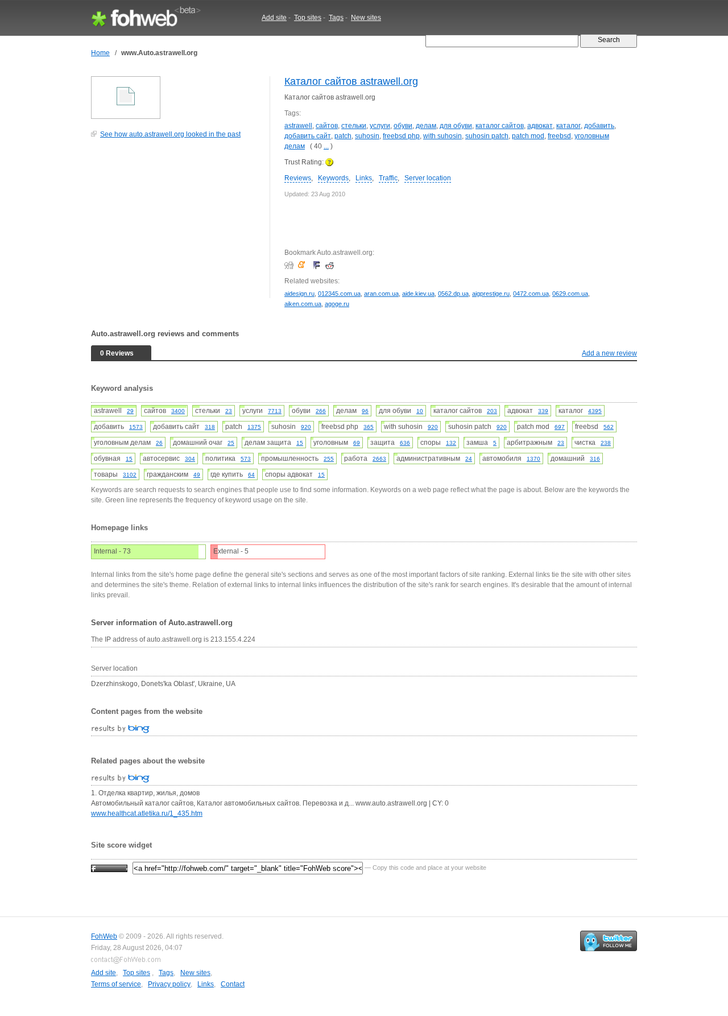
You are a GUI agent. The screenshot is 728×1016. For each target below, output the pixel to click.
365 (368, 427)
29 (130, 411)
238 (606, 443)
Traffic (388, 178)
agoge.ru (337, 303)
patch (342, 136)
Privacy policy (169, 984)
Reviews (297, 178)
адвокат (540, 126)
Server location (427, 178)
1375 (254, 427)
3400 (178, 411)
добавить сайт (307, 136)
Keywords (333, 178)
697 (560, 427)
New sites (366, 18)
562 (608, 427)
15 (299, 443)
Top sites (307, 18)
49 (196, 475)
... (326, 146)
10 (419, 411)
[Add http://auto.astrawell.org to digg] (290, 265)
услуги (380, 126)
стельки (353, 126)
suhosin (367, 136)
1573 (136, 427)
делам (426, 126)
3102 (129, 475)
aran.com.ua (381, 293)
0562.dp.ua (453, 293)
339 (543, 411)
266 (321, 411)
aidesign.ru (299, 293)
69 (356, 443)
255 (329, 459)
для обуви (456, 126)
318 (210, 427)
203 (492, 411)
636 (405, 443)
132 (451, 443)
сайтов (327, 126)
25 (231, 443)
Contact (233, 984)
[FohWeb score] (109, 868)
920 (306, 427)
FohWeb (104, 936)
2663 (379, 459)
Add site (274, 18)
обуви (403, 126)
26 (159, 443)
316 (595, 459)
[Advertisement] (176, 224)
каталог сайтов (499, 126)
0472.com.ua (531, 293)
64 (251, 475)
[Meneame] (304, 265)
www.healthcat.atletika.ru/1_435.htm (146, 813)
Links (363, 178)
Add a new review (609, 353)
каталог (568, 126)
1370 (533, 459)
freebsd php (401, 136)
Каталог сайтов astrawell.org (351, 81)
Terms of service (116, 984)
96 (365, 411)
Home (100, 53)
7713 (275, 411)
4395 (595, 411)
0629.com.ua (570, 293)
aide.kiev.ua (418, 293)
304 (190, 459)
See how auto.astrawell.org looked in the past (170, 134)
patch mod (528, 136)
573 (246, 459)
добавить (599, 126)
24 (468, 459)
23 (228, 411)
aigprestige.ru (491, 293)
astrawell (298, 126)
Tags (336, 18)
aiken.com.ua (302, 303)
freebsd (559, 136)
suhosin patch (486, 136)
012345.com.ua (339, 293)
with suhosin (442, 136)
